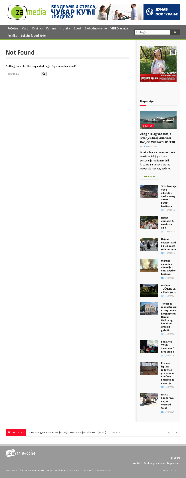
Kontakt (137, 463)
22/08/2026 (151, 146)
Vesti (25, 28)
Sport (77, 28)
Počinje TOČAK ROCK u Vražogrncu (168, 288)
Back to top (171, 470)
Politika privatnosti (154, 463)
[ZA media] (27, 19)
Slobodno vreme (96, 28)
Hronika (64, 28)
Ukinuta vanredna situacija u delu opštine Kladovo (168, 267)
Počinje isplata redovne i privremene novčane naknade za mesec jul (167, 373)
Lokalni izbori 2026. (33, 35)
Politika (12, 35)
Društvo (37, 28)
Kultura (51, 28)
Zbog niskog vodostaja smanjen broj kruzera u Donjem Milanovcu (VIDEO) (157, 138)
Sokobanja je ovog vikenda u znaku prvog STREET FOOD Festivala (169, 196)
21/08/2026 (168, 278)
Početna (12, 28)
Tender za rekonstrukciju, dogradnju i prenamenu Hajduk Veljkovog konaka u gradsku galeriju (169, 317)
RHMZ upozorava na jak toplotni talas (167, 401)
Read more (149, 176)
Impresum (173, 463)
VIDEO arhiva (119, 28)
